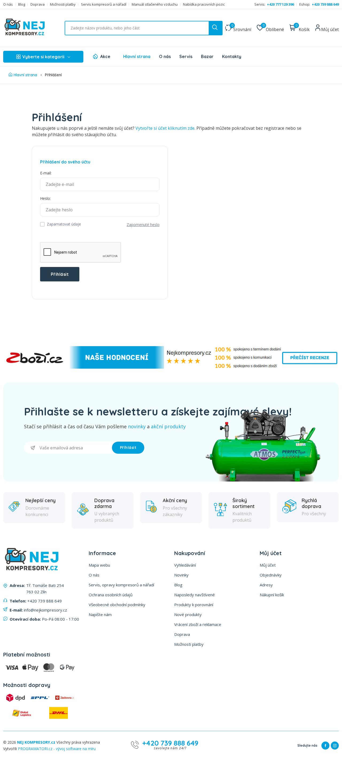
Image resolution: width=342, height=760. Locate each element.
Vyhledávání (185, 565)
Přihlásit (60, 274)
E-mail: (46, 172)
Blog (21, 4)
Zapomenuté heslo (143, 224)
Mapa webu (99, 565)
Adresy (266, 584)
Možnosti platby (63, 4)
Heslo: (45, 198)
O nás (8, 4)
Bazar (207, 56)
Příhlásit (128, 447)
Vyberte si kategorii (43, 56)
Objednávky (271, 575)
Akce (105, 56)
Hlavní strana (136, 56)
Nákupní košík (272, 594)
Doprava (37, 4)
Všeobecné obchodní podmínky (117, 604)
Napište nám (100, 614)
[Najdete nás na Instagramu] (335, 746)
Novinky (181, 575)
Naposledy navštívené (194, 594)
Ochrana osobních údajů (111, 594)
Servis (185, 56)
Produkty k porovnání (193, 604)
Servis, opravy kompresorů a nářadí (121, 584)
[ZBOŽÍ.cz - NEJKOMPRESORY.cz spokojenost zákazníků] (171, 367)
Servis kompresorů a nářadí (103, 4)
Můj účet (268, 565)
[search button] (215, 28)
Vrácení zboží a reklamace (197, 624)
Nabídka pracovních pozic (204, 4)
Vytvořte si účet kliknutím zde (165, 128)
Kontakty (231, 56)
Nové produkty (188, 614)
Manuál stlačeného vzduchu (155, 4)
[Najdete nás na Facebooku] (325, 746)
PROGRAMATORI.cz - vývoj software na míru (57, 748)
